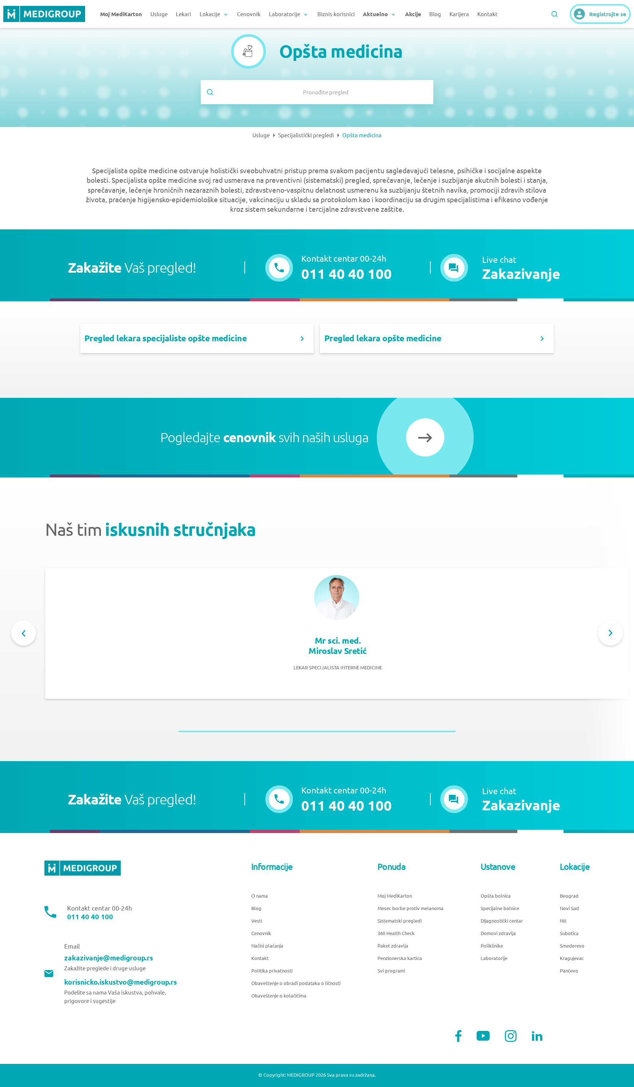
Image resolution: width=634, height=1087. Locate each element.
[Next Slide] (610, 633)
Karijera (459, 14)
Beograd (569, 896)
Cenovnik (248, 14)
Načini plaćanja (267, 946)
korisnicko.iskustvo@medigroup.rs (120, 982)
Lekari (183, 14)
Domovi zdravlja (498, 933)
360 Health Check (396, 933)
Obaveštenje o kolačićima (278, 996)
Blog (435, 14)
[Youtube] (483, 1036)
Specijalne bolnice (500, 908)
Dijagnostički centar (502, 921)
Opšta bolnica (496, 896)
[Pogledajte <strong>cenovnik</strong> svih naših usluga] (425, 437)
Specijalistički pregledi (306, 135)
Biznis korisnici (336, 14)
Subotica (569, 933)
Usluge (159, 14)
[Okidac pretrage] (554, 14)
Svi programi (391, 971)
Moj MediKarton (395, 896)
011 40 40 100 (90, 917)
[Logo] (44, 14)
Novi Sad (569, 908)
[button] (500, 268)
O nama (259, 896)
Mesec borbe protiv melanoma (411, 908)
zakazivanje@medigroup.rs (108, 958)
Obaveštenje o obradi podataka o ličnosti (295, 983)
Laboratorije (494, 958)
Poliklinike (492, 946)
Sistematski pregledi (400, 921)
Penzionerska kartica (400, 958)
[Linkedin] (537, 1036)
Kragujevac (572, 958)
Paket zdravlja (393, 946)
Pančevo (569, 971)
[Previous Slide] (23, 633)
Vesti (256, 921)
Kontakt (487, 14)
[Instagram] (511, 1036)
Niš (563, 921)
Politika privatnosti (271, 971)
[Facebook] (458, 1036)
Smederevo (572, 946)
